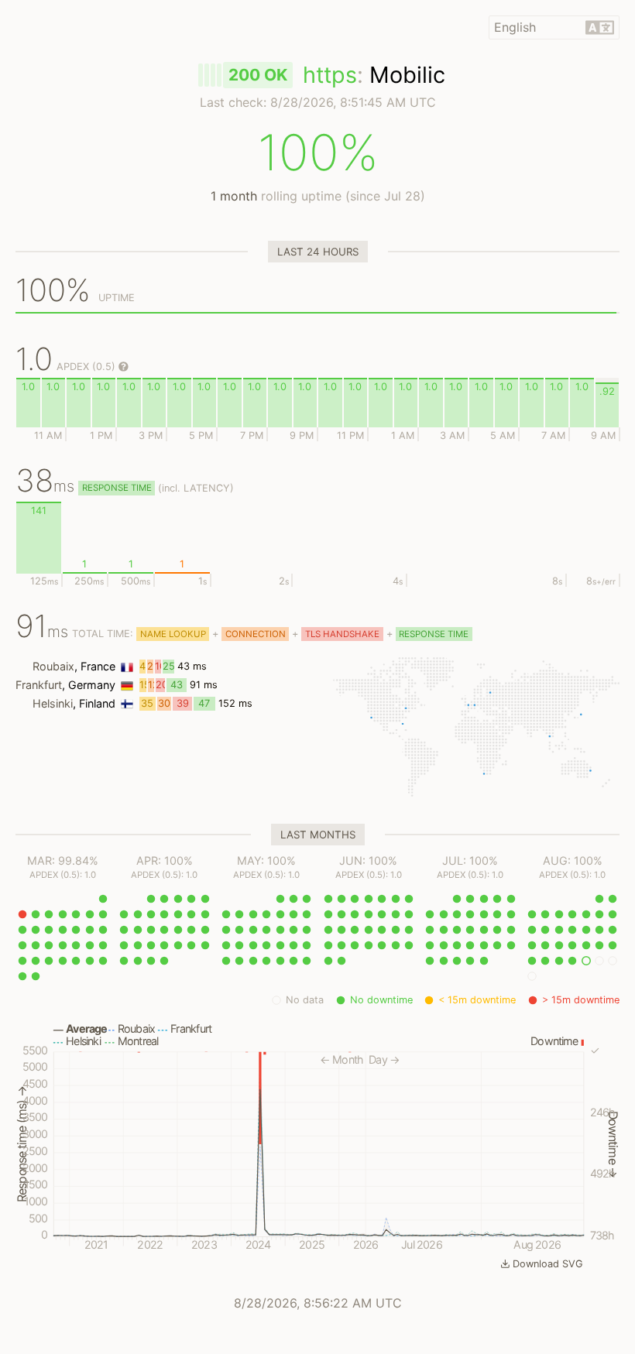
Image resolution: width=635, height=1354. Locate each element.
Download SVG (548, 1264)
